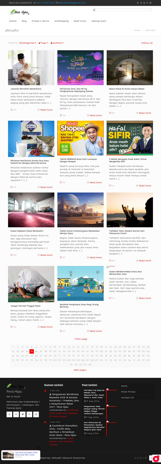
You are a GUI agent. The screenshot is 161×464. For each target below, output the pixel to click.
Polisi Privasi (128, 392)
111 (106, 360)
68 (45, 356)
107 (87, 360)
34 (27, 351)
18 (92, 347)
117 (134, 360)
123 (80, 364)
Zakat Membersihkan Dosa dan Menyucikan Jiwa (125, 272)
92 (17, 360)
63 (22, 356)
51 (106, 351)
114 (120, 360)
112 (111, 360)
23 (115, 347)
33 (22, 351)
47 (87, 351)
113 (115, 360)
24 (120, 347)
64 (27, 356)
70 (55, 356)
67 (41, 356)
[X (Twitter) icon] (144, 3)
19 (97, 347)
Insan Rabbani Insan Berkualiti (27, 231)
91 (13, 360)
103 (69, 360)
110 (101, 360)
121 (71, 364)
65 (31, 356)
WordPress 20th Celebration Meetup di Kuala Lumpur (63, 413)
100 (55, 360)
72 (64, 356)
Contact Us (127, 397)
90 (148, 356)
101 (59, 360)
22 (111, 347)
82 (111, 356)
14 (73, 347)
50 (101, 351)
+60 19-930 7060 (45, 3)
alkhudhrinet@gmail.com (72, 3)
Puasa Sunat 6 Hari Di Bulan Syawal (61, 441)
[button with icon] (9, 414)
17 (87, 347)
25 (124, 347)
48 (92, 351)
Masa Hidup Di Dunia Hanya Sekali (126, 89)
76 (83, 356)
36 (36, 351)
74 (73, 356)
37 (41, 351)
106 (83, 360)
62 (17, 356)
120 (148, 360)
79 (97, 356)
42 (64, 351)
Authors (57, 43)
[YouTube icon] (147, 3)
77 (87, 356)
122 (75, 364)
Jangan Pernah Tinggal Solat (26, 306)
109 (97, 360)
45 (78, 351)
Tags (43, 43)
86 (129, 356)
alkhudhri (150, 30)
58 (138, 351)
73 (69, 356)
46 (83, 351)
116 (129, 360)
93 (22, 360)
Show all (148, 43)
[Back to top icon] (151, 458)
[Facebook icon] (141, 3)
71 (60, 356)
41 (60, 351)
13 (69, 347)
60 (148, 351)
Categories (28, 43)
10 (55, 347)
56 (129, 351)
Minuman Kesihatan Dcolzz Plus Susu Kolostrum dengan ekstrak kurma (30, 161)
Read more (46, 110)
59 (143, 351)
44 (73, 351)
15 (78, 347)
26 (129, 347)
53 (115, 351)
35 (31, 351)
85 (125, 356)
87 (134, 356)
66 (36, 356)
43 (69, 351)
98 (45, 360)
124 (85, 364)
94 (27, 360)
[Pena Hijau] (19, 11)
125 (89, 364)
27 (134, 347)
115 (124, 360)
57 (134, 351)
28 (138, 347)
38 (45, 351)
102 (64, 360)
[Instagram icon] (150, 3)
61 (13, 356)
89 (143, 356)
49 (96, 351)
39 (50, 351)
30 (148, 347)
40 (54, 351)
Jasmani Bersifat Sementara (26, 89)
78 (92, 356)
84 (120, 356)
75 (78, 356)
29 (143, 347)
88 (139, 356)
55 (124, 351)
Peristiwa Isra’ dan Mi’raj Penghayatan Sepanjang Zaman (76, 90)
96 (36, 360)
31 (13, 351)
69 (50, 356)
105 (78, 360)
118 (138, 360)
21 (106, 347)
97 (41, 360)
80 (101, 356)
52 (110, 351)
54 (120, 351)
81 (106, 356)
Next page (79, 370)
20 (101, 347)
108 (92, 360)
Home (137, 30)
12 (64, 347)
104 (73, 360)
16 (83, 347)
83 (115, 356)
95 (31, 360)
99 (50, 360)
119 (143, 360)
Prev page (81, 339)
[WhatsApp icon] (138, 3)
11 (59, 347)
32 (17, 351)
